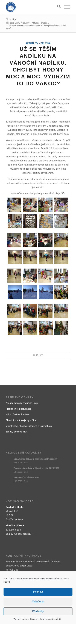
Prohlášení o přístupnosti (18, 409)
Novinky (11, 19)
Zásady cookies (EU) (16, 431)
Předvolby (38, 611)
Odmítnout (38, 601)
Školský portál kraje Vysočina (21, 420)
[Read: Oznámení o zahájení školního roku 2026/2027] (9, 470)
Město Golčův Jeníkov (17, 414)
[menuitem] (57, 7)
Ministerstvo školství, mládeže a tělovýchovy (29, 426)
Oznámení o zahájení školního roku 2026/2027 (36, 468)
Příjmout (38, 591)
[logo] (31, 7)
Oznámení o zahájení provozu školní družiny (35, 459)
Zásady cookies (20, 619)
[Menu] (65, 7)
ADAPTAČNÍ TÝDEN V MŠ (27, 477)
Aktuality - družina (38, 43)
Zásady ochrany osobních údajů (45, 619)
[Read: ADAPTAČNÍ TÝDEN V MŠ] (9, 479)
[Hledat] (57, 7)
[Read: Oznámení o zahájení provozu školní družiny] (9, 461)
